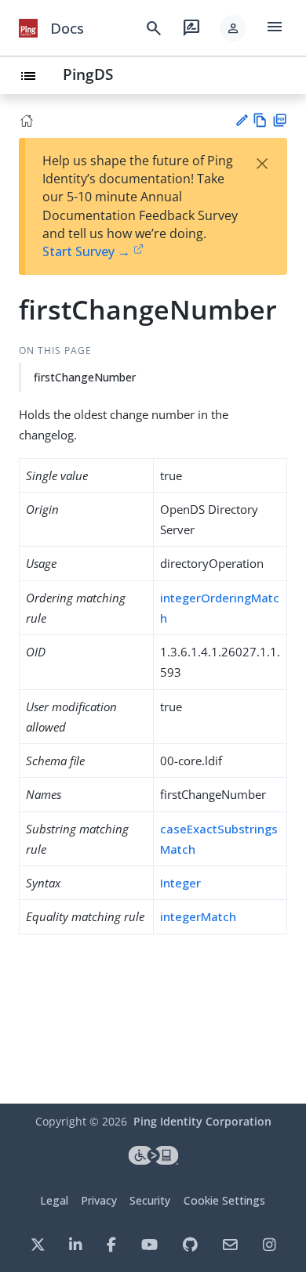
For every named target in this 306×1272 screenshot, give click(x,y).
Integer (180, 883)
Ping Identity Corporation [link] (202, 1121)
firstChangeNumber (85, 377)
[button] (233, 28)
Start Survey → (86, 251)
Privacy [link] (99, 1200)
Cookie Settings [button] (224, 1200)
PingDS (88, 74)
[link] (28, 28)
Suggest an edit (241, 120)
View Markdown (260, 120)
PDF (279, 120)
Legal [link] (54, 1200)
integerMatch (198, 916)
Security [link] (149, 1200)
